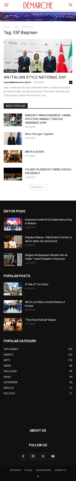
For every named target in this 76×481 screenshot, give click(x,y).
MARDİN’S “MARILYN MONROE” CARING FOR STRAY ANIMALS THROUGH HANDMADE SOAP (48, 119)
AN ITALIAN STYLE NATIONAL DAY (35, 77)
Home (7, 26)
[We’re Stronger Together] (13, 138)
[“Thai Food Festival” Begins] (13, 324)
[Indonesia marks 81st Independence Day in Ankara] (13, 224)
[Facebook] (23, 456)
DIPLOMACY (10, 71)
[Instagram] (33, 456)
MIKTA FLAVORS (34, 151)
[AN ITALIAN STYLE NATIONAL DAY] (38, 56)
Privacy (28, 470)
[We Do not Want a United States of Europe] (13, 306)
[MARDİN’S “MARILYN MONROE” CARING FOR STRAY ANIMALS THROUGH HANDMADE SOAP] (13, 120)
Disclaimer (15, 470)
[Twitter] (43, 456)
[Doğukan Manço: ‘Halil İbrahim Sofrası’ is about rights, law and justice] (13, 242)
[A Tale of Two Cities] (13, 288)
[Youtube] (53, 456)
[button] (6, 5)
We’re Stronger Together (39, 134)
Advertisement (43, 470)
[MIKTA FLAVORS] (13, 156)
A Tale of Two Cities (36, 284)
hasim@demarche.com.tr (17, 82)
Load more (37, 187)
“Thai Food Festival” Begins (40, 319)
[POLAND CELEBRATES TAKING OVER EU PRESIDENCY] (13, 174)
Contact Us (60, 470)
